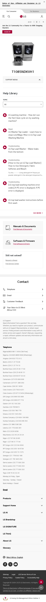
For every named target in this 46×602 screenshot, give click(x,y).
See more (37, 213)
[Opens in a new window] (5, 564)
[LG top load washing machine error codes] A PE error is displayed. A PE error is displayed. (24, 187)
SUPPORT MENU (12, 80)
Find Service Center (12, 263)
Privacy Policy (7, 577)
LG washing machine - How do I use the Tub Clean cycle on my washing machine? (24, 117)
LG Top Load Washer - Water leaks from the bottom (23, 150)
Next (39, 22)
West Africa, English (15, 557)
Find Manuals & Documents (22, 229)
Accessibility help (33, 577)
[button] (23, 505)
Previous (34, 22)
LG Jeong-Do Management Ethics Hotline (24, 598)
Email (5, 489)
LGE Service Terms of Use (27, 574)
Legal (13, 574)
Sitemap (6, 574)
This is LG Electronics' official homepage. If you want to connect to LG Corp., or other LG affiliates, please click (22, 589)
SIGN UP (7, 32)
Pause (36, 22)
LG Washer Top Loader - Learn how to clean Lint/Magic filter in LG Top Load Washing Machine (24, 134)
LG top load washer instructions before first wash (25, 201)
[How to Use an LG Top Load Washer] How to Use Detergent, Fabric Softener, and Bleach (24, 165)
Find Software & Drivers (21, 244)
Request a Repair (11, 260)
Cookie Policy (19, 577)
